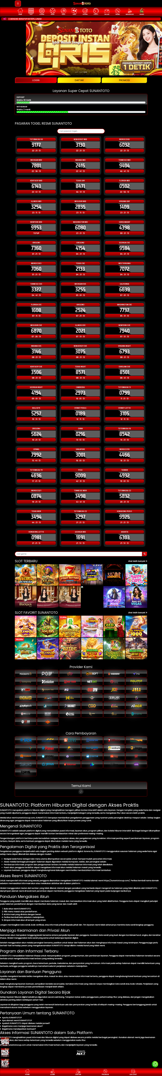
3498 (80, 496)
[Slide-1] (81, 72)
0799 (124, 392)
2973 (80, 392)
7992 (36, 454)
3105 (124, 413)
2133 (80, 268)
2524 (80, 310)
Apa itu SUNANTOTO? (12, 1017)
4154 (80, 248)
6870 (36, 330)
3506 (36, 372)
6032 (124, 144)
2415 (80, 165)
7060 (36, 268)
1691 (80, 537)
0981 (36, 537)
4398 (124, 227)
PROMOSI (124, 80)
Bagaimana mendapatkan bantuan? (19, 1029)
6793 (124, 351)
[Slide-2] (85, 72)
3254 (36, 206)
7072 (124, 268)
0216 (80, 434)
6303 (124, 537)
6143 (36, 186)
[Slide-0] (77, 72)
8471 (80, 186)
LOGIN (35, 80)
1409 (124, 206)
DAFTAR (79, 80)
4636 (36, 475)
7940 (124, 330)
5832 (124, 496)
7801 (36, 165)
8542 (124, 434)
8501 (124, 372)
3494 (36, 516)
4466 (124, 454)
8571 (80, 372)
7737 (124, 310)
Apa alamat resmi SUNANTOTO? (17, 1020)
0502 (124, 186)
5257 (36, 413)
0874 (36, 496)
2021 (80, 330)
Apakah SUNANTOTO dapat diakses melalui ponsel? (26, 1023)
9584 (124, 248)
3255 (80, 289)
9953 (36, 227)
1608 (36, 310)
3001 (80, 454)
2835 (80, 206)
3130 (80, 144)
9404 (124, 165)
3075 (80, 351)
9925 (124, 516)
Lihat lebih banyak (137, 561)
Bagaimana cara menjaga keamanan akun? (22, 1026)
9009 (80, 475)
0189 (80, 413)
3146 (36, 351)
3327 (36, 289)
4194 (36, 392)
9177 (36, 144)
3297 (80, 516)
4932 (124, 475)
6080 (80, 227)
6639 (124, 289)
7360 (36, 248)
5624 (36, 434)
